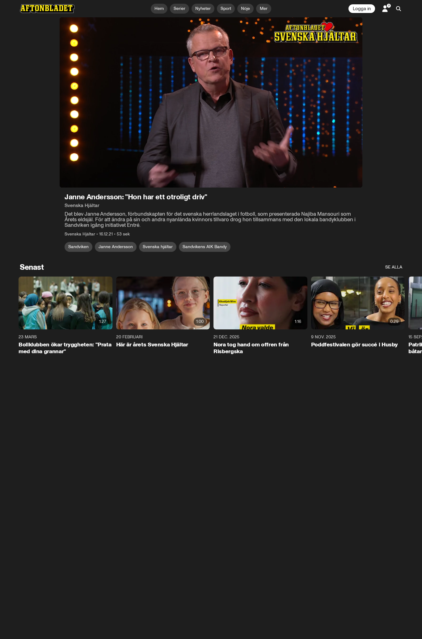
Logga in (362, 8)
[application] (211, 102)
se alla (393, 267)
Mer (264, 8)
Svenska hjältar (158, 246)
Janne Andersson (116, 246)
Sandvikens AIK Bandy (205, 246)
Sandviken (78, 246)
